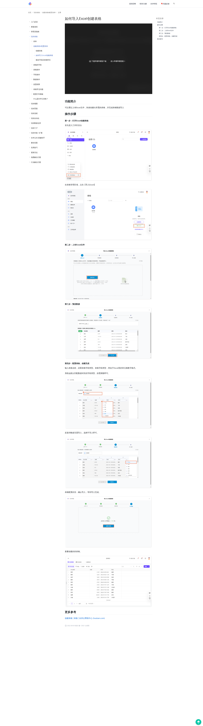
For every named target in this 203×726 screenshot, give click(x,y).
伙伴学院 (153, 4)
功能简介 (160, 22)
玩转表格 (37, 12)
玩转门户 (34, 128)
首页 (29, 12)
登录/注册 (143, 4)
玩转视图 (34, 103)
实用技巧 (34, 147)
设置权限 (36, 84)
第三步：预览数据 (164, 33)
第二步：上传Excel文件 (166, 30)
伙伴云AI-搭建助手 (38, 138)
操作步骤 (160, 25)
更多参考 (160, 39)
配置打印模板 (38, 94)
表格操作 (36, 69)
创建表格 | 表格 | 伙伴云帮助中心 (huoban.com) (85, 618)
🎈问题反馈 (165, 4)
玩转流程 (34, 113)
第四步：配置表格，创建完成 (168, 36)
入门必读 (34, 22)
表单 (35, 41)
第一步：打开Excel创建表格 (167, 28)
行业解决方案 (36, 162)
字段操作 (36, 74)
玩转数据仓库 (36, 123)
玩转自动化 (35, 118)
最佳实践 (34, 143)
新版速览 (34, 27)
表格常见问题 (38, 89)
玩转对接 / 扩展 (36, 133)
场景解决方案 (36, 157)
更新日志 (34, 152)
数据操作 (36, 79)
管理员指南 (35, 31)
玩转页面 (34, 108)
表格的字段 (37, 65)
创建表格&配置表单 (49, 12)
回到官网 (132, 4)
